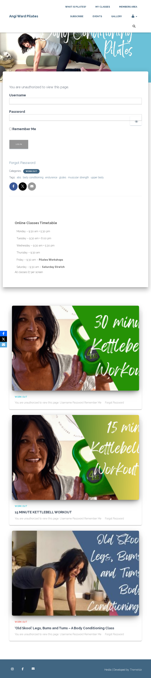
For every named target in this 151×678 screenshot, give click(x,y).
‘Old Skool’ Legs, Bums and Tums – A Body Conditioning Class (64, 628)
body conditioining (33, 177)
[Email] (3, 344)
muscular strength (78, 177)
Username (17, 95)
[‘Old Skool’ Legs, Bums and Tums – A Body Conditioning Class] (75, 572)
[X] (3, 339)
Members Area (128, 7)
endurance (51, 177)
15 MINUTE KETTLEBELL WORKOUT (43, 512)
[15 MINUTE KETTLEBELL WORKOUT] (75, 457)
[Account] (134, 16)
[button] (136, 16)
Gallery (116, 16)
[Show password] (136, 120)
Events (97, 16)
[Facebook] (3, 333)
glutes (62, 177)
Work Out (31, 171)
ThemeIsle (136, 669)
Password (17, 112)
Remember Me (24, 129)
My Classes (102, 7)
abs (19, 177)
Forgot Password (22, 163)
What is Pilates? (75, 7)
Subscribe (76, 16)
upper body (97, 177)
